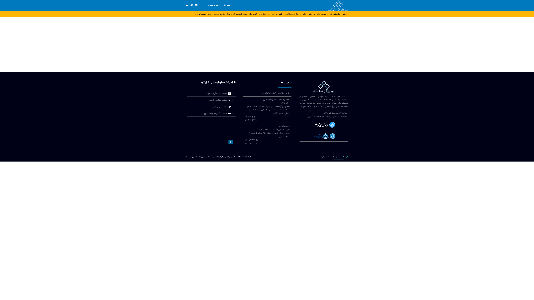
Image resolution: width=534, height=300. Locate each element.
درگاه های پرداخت (222, 14)
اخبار (280, 14)
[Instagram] (196, 5)
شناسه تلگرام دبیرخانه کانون (215, 113)
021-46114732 (251, 120)
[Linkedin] (187, 5)
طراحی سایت (339, 157)
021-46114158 (251, 117)
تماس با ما (286, 83)
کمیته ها (253, 14)
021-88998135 (251, 143)
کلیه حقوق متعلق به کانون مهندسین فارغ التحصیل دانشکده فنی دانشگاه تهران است (218, 157)
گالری (272, 14)
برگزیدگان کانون (291, 14)
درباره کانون (321, 14)
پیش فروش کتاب (204, 14)
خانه (345, 14)
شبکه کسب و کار (240, 14)
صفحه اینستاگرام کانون (217, 93)
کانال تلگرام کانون (219, 107)
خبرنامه (263, 14)
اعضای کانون (307, 14)
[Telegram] (191, 5)
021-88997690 (251, 140)
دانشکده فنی (334, 14)
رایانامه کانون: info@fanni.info (275, 93)
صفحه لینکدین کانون (218, 100)
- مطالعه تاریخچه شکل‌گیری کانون (335, 113)
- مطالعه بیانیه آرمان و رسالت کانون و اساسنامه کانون (328, 116)
